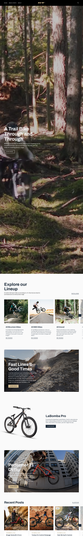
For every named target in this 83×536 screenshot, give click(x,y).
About (20, 2)
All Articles (75, 502)
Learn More (9, 151)
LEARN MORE (13, 386)
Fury (58, 508)
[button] (79, 315)
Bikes (5, 2)
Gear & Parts (12, 2)
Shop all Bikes (75, 293)
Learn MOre (13, 486)
